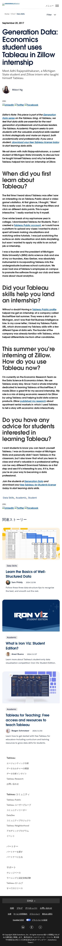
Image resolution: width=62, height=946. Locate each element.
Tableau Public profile (44, 309)
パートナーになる (15, 857)
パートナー (12, 846)
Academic (21, 497)
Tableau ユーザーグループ (19, 805)
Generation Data (33, 481)
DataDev (11, 815)
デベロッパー (31, 908)
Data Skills (21, 14)
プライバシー (34, 914)
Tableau (11, 757)
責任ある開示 (47, 914)
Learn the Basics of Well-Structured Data (26, 574)
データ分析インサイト (17, 773)
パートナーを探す (15, 851)
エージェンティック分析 (18, 763)
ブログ (13, 14)
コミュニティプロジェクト (19, 820)
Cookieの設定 (18, 920)
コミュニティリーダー (17, 810)
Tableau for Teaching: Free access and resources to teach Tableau (27, 720)
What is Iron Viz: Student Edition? (25, 645)
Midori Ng (17, 89)
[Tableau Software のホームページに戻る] (12, 3)
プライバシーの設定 (39, 920)
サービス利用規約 (20, 914)
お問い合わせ (13, 784)
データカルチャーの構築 (18, 768)
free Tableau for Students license (38, 484)
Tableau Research (15, 778)
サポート (11, 867)
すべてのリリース (15, 888)
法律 (9, 914)
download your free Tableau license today (35, 142)
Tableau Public (14, 799)
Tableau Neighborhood (18, 825)
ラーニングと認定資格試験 (19, 878)
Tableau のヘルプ (15, 883)
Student (32, 497)
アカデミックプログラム (18, 830)
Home (7, 14)
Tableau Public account (27, 225)
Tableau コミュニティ (18, 794)
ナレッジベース (14, 872)
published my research (33, 401)
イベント (11, 836)
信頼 (12, 908)
